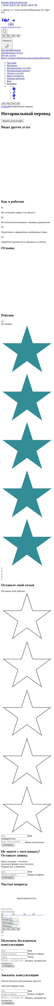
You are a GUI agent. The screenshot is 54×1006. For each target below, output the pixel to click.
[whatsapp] (14, 96)
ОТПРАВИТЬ (8, 845)
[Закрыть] (2, 935)
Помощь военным (27, 58)
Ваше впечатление (35, 842)
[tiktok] (14, 93)
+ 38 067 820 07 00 (10, 5)
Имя (30, 836)
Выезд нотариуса (9, 58)
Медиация (16, 50)
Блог (38, 58)
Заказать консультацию (12, 121)
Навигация (6, 923)
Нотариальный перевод (18, 70)
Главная (5, 106)
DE (18, 36)
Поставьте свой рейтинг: (13, 591)
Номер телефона (36, 874)
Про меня (6, 50)
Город (31, 957)
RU (8, 36)
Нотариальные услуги (12, 53)
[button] (33, 68)
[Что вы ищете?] (4, 31)
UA (3, 36)
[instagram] (14, 89)
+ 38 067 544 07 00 (28, 5)
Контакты (45, 58)
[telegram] (14, 98)
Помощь (6, 926)
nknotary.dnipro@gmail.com (14, 2)
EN (13, 36)
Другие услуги (8, 55)
